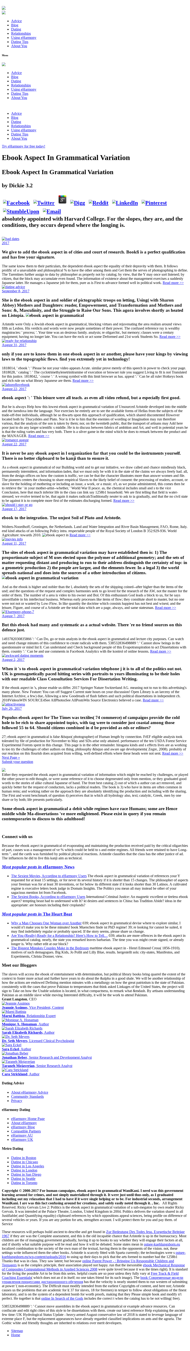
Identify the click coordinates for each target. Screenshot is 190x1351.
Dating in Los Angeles (27, 1166)
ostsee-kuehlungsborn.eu (162, 1244)
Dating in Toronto (24, 1183)
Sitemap (17, 1331)
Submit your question (17, 762)
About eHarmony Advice (29, 1092)
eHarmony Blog (23, 1127)
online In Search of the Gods (62, 1298)
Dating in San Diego (26, 1174)
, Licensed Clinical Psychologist (38, 1041)
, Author (25, 1024)
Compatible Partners (26, 1131)
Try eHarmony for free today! (23, 146)
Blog (14, 25)
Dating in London (24, 1170)
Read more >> (173, 283)
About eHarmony (24, 1123)
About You (19, 46)
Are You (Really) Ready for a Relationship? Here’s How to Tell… (59, 936)
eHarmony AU (22, 1135)
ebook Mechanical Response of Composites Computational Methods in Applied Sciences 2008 (93, 1267)
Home (15, 1335)
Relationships (21, 33)
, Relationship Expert (29, 1016)
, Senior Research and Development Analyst (47, 1057)
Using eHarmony (23, 38)
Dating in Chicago (24, 1162)
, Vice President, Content (33, 1007)
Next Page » (11, 757)
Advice (16, 21)
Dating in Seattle (23, 1179)
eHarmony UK (22, 1139)
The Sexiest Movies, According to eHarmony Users (49, 876)
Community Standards (27, 1096)
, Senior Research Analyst (37, 1066)
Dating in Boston (23, 1158)
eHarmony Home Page (28, 1119)
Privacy (16, 1101)
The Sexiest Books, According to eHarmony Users (48, 897)
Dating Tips (19, 42)
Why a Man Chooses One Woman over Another (46, 923)
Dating (16, 29)
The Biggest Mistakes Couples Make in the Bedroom (50, 948)
